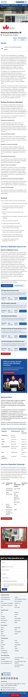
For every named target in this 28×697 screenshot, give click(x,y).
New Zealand (4, 620)
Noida (2, 631)
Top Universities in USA (6, 661)
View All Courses (6, 353)
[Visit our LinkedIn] (9, 678)
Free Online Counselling (7, 603)
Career (16, 597)
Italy (16, 616)
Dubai (16, 648)
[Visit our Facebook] (4, 678)
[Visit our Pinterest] (14, 678)
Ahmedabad (4, 650)
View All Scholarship (6, 518)
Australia (3, 618)
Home (2, 7)
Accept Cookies (15, 695)
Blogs (16, 605)
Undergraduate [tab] (6, 285)
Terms (21, 585)
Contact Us (17, 603)
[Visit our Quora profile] (17, 678)
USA (2, 612)
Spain (16, 622)
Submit (4, 589)
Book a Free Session (9, 372)
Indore (16, 633)
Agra (16, 629)
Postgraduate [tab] (19, 285)
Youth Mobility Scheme (20, 599)
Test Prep (17, 607)
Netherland (17, 620)
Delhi (2, 629)
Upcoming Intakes (5, 599)
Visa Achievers (18, 601)
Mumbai (3, 644)
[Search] (14, 2)
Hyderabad (17, 627)
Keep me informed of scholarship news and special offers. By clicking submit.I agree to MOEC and (13, 585)
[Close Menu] (26, 2)
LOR (2, 607)
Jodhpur (17, 650)
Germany (3, 622)
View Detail (23, 298)
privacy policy (6, 586)
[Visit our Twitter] (12, 678)
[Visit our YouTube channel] (7, 678)
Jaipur (2, 627)
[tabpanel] (14, 322)
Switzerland (17, 618)
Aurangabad (18, 631)
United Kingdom (10, 7)
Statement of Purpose (6, 605)
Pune (2, 633)
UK (1, 614)
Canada (3, 616)
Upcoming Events (5, 597)
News (2, 601)
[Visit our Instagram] (2, 678)
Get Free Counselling (14, 546)
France (16, 614)
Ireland (16, 612)
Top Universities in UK (6, 663)
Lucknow (3, 635)
